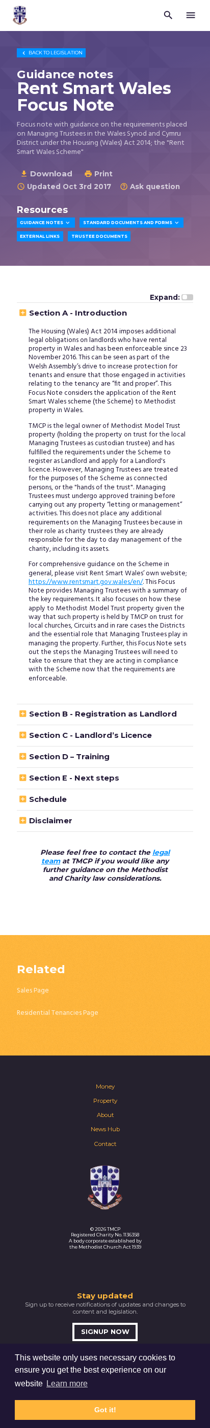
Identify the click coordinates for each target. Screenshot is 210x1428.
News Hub (105, 1129)
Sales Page (33, 990)
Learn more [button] (67, 1383)
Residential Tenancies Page (57, 1013)
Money (105, 1086)
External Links (40, 236)
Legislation (51, 52)
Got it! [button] (105, 1410)
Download (46, 173)
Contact (105, 1143)
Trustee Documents (99, 236)
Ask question (150, 186)
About (105, 1115)
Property (105, 1100)
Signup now (105, 1332)
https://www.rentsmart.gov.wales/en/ (86, 582)
